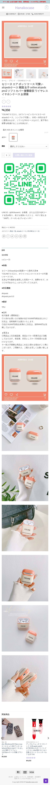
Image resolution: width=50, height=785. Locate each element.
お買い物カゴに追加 (23, 155)
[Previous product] (8, 101)
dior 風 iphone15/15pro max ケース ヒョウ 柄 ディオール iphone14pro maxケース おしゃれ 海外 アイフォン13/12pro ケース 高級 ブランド (12, 749)
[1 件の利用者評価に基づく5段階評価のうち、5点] (25, 106)
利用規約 (30, 777)
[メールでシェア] (16, 236)
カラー (4, 137)
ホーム (4, 80)
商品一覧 (13, 231)
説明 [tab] (3, 250)
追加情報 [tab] (5, 255)
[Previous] (5, 44)
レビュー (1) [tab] (6, 259)
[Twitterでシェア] (12, 236)
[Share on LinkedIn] (25, 236)
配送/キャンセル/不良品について (25, 778)
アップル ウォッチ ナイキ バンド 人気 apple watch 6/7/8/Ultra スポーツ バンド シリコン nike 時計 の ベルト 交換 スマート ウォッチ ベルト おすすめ (36, 749)
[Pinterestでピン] (21, 236)
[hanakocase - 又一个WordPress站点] (25, 7)
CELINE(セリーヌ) (24, 80)
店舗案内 (38, 777)
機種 (3, 146)
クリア (46, 132)
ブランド (12, 80)
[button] (3, 7)
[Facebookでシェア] (8, 236)
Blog (11, 777)
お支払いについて (20, 777)
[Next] (44, 44)
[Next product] (4, 101)
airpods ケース (22, 231)
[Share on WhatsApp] (4, 236)
